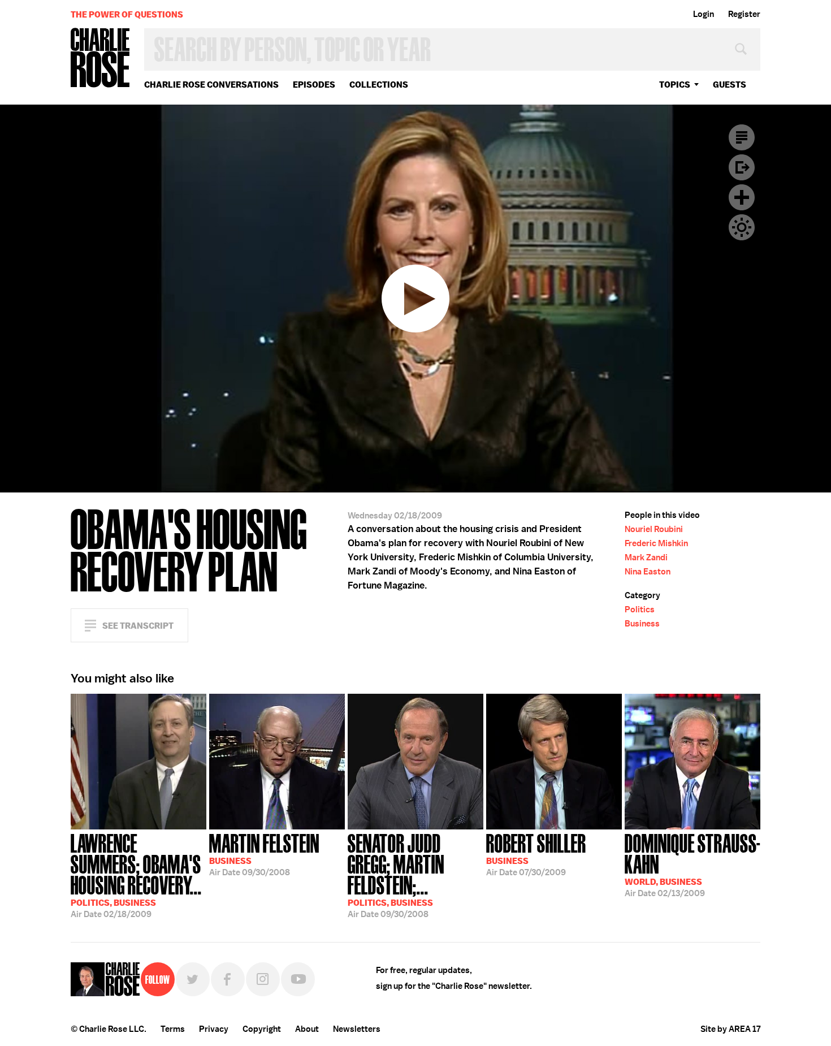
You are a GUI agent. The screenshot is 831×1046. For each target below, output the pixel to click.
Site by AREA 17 (730, 1029)
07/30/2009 (536, 853)
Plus (742, 197)
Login (703, 14)
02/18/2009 (136, 874)
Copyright (262, 1029)
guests (729, 84)
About (307, 1029)
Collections (378, 84)
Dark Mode (742, 227)
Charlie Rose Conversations (211, 84)
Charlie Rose (101, 58)
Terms (173, 1029)
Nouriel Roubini (654, 529)
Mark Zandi (646, 557)
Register (744, 14)
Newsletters (356, 1029)
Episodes (314, 84)
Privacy (213, 1029)
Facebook (228, 979)
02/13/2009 (692, 864)
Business (642, 623)
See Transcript (138, 625)
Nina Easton (647, 571)
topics (674, 84)
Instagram (263, 979)
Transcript (742, 137)
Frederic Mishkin (656, 543)
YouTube (298, 979)
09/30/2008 (264, 853)
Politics (640, 609)
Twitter (193, 979)
